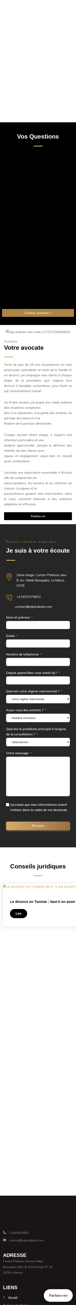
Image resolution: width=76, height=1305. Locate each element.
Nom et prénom (18, 617)
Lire (18, 913)
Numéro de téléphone (22, 654)
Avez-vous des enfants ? (24, 710)
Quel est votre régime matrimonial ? (32, 691)
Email (10, 636)
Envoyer (38, 825)
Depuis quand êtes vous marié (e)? (31, 673)
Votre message (17, 753)
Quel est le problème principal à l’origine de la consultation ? (36, 731)
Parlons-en (58, 1295)
